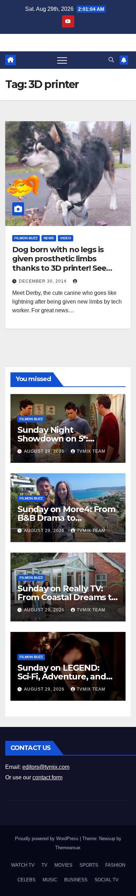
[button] (111, 60)
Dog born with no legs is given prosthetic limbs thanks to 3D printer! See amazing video (59, 263)
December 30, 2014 (43, 281)
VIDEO (65, 238)
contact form (47, 777)
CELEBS (26, 879)
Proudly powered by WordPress (47, 838)
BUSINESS (76, 879)
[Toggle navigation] (62, 60)
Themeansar (67, 847)
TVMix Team (91, 451)
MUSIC (50, 879)
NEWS (49, 238)
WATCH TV (23, 865)
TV (44, 865)
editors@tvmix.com (45, 767)
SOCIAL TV (107, 879)
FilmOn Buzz (26, 238)
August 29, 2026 (45, 451)
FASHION (115, 865)
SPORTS (89, 865)
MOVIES (63, 865)
